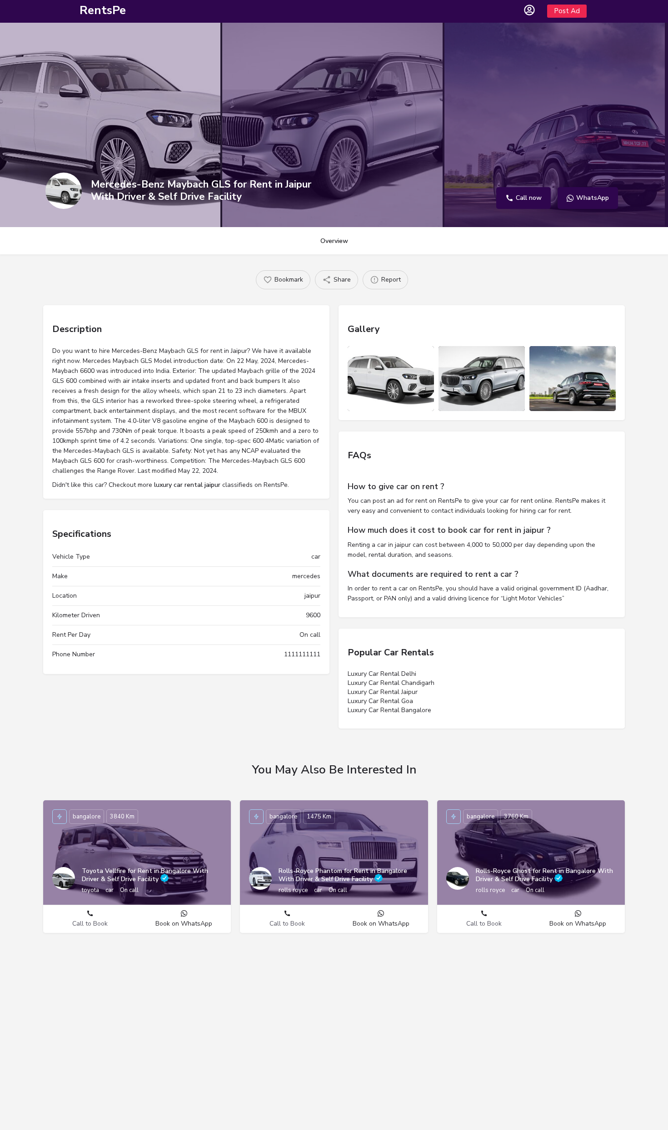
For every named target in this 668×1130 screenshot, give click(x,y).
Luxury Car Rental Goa (380, 701)
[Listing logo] (63, 191)
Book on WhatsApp (183, 923)
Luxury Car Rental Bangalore (389, 710)
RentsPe (103, 10)
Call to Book (90, 923)
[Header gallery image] (110, 125)
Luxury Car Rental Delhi (382, 673)
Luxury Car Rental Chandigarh (391, 683)
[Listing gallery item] (391, 378)
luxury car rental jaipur (187, 485)
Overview (334, 241)
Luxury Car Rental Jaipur (383, 692)
